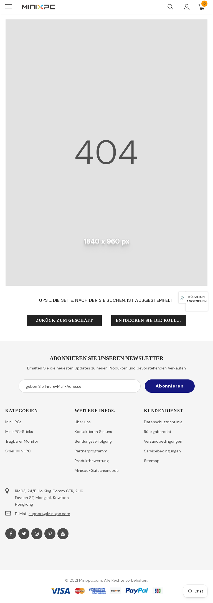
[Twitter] (23, 533)
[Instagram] (36, 533)
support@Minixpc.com (49, 513)
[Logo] (38, 7)
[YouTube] (63, 533)
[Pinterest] (49, 533)
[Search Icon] (170, 7)
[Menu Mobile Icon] (8, 7)
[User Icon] (187, 7)
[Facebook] (10, 533)
